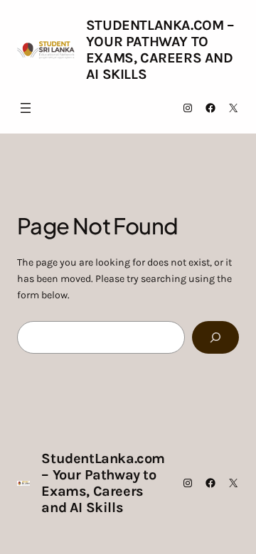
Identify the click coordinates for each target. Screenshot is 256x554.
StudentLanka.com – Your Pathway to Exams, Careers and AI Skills (160, 49)
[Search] (215, 337)
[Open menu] (25, 107)
